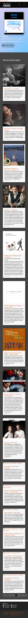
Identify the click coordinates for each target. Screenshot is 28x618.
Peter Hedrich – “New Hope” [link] (12, 512)
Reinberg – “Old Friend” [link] (10, 443)
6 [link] (18, 595)
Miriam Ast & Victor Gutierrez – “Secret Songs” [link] (13, 395)
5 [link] (16, 49)
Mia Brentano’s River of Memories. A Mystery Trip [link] (11, 169)
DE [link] (22, 614)
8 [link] (23, 595)
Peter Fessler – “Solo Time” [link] (11, 89)
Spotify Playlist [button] (8, 45)
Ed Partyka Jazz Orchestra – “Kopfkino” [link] (12, 578)
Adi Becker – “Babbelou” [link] (11, 210)
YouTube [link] (14, 605)
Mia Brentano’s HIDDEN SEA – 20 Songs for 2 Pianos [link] (13, 534)
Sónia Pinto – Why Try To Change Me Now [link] (13, 129)
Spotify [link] (13, 607)
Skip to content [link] (4, 1)
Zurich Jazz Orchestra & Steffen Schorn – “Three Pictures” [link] (13, 491)
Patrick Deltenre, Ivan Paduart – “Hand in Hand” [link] (13, 306)
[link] (6, 4)
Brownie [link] (5, 36)
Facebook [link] (6, 605)
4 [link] (15, 49)
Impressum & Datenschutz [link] (16, 612)
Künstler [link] (5, 614)
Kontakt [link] (5, 612)
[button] (24, 6)
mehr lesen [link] (6, 99)
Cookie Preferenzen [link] (15, 614)
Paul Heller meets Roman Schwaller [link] (11, 467)
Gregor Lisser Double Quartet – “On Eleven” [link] (13, 256)
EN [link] (13, 616)
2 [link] (12, 49)
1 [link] (11, 49)
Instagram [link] (6, 607)
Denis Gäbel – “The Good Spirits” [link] (13, 556)
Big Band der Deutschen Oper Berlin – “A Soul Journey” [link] (12, 353)
